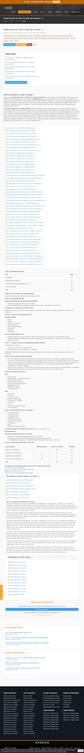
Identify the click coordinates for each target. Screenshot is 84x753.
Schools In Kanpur (28, 727)
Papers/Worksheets (24, 12)
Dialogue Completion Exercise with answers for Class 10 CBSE (26, 222)
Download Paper (9, 44)
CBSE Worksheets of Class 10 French (18, 497)
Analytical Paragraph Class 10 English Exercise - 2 (22, 169)
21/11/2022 (14, 32)
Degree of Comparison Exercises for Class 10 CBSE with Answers (27, 206)
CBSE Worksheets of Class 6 (18, 577)
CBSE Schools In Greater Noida (11, 700)
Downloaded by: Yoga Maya (11, 659)
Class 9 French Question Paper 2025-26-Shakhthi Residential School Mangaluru (26, 637)
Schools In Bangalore (29, 713)
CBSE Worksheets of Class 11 (18, 565)
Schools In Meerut (28, 724)
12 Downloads (42, 32)
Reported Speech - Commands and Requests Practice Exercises (26, 175)
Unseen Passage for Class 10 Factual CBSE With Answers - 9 (25, 256)
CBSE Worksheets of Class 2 (18, 588)
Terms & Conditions (46, 748)
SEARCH (56, 2)
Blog (71, 748)
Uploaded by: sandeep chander (12, 639)
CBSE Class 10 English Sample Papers (15, 467)
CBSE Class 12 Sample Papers (71, 720)
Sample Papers (67, 702)
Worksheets (66, 707)
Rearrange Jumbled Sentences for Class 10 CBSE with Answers (26, 225)
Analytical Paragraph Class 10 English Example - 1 (22, 167)
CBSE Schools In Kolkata (10, 718)
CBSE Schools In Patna (9, 722)
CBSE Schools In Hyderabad (10, 715)
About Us (13, 12)
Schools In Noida (27, 698)
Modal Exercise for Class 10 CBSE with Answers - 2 (18, 35)
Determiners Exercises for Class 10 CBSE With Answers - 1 (25, 242)
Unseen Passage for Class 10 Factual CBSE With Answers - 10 (26, 253)
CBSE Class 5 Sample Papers (51, 722)
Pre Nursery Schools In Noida (51, 696)
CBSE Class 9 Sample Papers (71, 713)
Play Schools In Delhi (48, 704)
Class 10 (17, 21)
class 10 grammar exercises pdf (63, 35)
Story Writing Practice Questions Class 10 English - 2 (22, 67)
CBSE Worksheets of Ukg (17, 594)
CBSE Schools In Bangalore (10, 713)
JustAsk (35, 12)
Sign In (50, 12)
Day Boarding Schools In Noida (51, 698)
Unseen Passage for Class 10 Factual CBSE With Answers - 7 (25, 261)
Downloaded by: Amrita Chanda (12, 664)
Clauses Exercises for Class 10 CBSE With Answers (22, 236)
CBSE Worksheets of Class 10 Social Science (20, 486)
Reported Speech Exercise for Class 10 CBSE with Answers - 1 (26, 197)
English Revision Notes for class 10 (14, 471)
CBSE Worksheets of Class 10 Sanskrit (19, 494)
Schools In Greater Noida (30, 700)
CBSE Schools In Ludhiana (10, 731)
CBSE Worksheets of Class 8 (18, 571)
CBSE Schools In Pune (9, 711)
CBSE (10, 21)
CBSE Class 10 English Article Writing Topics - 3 (21, 153)
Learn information (61, 751)
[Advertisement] (42, 48)
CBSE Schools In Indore (9, 729)
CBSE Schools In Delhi (9, 696)
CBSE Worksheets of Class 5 (18, 580)
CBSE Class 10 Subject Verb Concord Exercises (21, 181)
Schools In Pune (27, 711)
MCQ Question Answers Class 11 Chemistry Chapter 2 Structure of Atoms (25, 657)
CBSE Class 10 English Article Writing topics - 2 (21, 156)
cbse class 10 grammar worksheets (43, 35)
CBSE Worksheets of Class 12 (18, 562)
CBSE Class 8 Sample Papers (51, 728)
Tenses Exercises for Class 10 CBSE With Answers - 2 (23, 247)
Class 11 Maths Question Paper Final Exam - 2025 (18, 632)
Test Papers (66, 704)
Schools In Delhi (27, 696)
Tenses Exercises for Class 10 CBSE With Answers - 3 (23, 245)
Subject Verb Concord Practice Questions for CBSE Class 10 (25, 183)
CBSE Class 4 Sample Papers (51, 720)
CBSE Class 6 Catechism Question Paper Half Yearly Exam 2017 (22, 663)
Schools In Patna (27, 722)
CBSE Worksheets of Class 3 (18, 585)
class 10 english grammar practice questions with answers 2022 (51, 38)
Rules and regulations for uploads (42, 615)
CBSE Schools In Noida (9, 698)
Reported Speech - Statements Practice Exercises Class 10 (25, 178)
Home (5, 21)
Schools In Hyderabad (29, 715)
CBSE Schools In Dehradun (10, 733)
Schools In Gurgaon (28, 707)
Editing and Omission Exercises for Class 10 (20, 228)
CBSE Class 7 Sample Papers (51, 726)
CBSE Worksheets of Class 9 (18, 568)
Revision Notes (67, 700)
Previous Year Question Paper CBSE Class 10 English (19, 472)
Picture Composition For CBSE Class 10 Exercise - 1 (23, 142)
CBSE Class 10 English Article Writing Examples (20, 57)
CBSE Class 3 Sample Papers (51, 717)
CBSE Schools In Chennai (10, 720)
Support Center (75, 12)
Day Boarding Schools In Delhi (51, 707)
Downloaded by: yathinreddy (12, 669)
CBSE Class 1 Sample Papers (50, 713)
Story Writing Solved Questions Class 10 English (20, 62)
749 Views (33, 32)
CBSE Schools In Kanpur (9, 727)
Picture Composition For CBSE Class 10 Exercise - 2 (23, 147)
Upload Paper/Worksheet (42, 609)
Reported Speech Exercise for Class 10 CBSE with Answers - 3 (26, 192)
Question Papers (67, 698)
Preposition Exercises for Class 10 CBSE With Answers (23, 233)
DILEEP (7, 32)
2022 (16, 41)
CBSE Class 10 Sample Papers (71, 715)
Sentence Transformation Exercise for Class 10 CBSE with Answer (27, 200)
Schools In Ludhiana (28, 731)
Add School (58, 12)
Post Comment (21, 44)
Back (35, 44)
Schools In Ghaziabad (29, 704)
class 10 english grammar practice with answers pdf (18, 38)
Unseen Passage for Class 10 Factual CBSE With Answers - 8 (25, 258)
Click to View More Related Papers (16, 82)
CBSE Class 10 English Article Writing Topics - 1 (21, 158)
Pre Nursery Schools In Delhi (50, 702)
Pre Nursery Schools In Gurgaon (51, 700)
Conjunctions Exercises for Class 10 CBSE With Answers (24, 217)
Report (29, 44)
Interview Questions (34, 748)
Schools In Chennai (28, 720)
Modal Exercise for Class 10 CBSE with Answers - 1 (22, 189)
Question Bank (67, 696)
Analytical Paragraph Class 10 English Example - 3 (22, 161)
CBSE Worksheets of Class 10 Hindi (18, 491)
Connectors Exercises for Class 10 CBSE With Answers (24, 214)
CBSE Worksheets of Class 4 (18, 582)
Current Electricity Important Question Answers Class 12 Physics (22, 668)
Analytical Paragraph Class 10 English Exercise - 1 (22, 172)
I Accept (81, 750)
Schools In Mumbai (28, 709)
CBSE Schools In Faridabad (10, 702)
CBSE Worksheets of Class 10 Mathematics (20, 480)
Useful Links (77, 748)
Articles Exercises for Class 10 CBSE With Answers (22, 220)
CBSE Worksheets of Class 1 (18, 591)
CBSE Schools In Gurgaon (10, 707)
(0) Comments (24, 32)
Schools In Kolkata (28, 718)
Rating (67, 748)
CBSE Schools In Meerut (9, 724)
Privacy (55, 748)
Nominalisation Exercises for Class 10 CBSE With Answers (24, 211)
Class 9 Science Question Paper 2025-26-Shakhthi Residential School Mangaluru (27, 643)
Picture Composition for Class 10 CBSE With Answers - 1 (24, 150)
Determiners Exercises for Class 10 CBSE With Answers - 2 (25, 239)
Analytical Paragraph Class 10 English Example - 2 (22, 164)
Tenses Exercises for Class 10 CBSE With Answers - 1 (23, 250)
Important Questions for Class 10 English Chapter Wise (19, 469)
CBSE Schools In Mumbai (10, 709)
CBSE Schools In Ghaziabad (10, 704)
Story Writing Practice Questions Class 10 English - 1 (21, 71)
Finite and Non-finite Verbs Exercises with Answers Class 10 (25, 208)
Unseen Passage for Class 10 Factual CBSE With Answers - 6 (25, 264)
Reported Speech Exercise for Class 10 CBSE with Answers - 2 (26, 194)
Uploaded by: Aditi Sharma (11, 634)
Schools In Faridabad (29, 702)
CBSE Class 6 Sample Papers (51, 724)
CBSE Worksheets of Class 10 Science (19, 483)
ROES (66, 12)
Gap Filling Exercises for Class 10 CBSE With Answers (23, 203)
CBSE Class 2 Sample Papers (51, 715)
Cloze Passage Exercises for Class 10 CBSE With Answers (25, 231)
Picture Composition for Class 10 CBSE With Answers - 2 (24, 144)
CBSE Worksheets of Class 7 (18, 574)
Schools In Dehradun (28, 733)
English (6, 41)
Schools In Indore (28, 729)
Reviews (43, 12)
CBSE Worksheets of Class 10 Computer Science (22, 488)
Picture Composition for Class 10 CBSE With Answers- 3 (23, 76)
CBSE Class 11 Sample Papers (71, 717)
